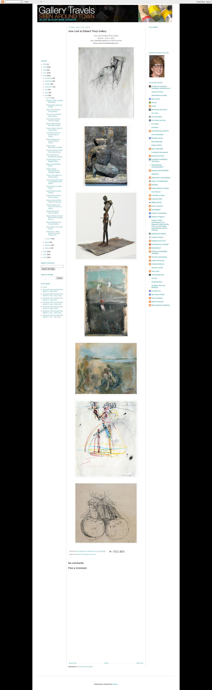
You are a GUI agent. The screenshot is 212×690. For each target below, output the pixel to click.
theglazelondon (157, 282)
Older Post (139, 663)
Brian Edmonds (157, 142)
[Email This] (114, 551)
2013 (45, 257)
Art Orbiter (155, 124)
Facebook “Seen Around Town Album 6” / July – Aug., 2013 (53, 295)
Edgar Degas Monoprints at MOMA (54, 146)
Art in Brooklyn (157, 117)
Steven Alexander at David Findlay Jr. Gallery (53, 141)
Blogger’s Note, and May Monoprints (54, 101)
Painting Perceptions (159, 234)
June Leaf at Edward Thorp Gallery (53, 110)
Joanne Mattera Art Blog (160, 188)
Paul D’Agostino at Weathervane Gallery (54, 156)
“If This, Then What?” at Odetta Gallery (54, 176)
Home (106, 663)
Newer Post (73, 663)
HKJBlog (155, 185)
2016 (45, 76)
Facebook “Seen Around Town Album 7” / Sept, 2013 (53, 290)
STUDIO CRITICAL (158, 264)
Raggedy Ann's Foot (159, 241)
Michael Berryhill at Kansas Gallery (52, 212)
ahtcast (154, 102)
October (48, 84)
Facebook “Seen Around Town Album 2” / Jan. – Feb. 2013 (53, 312)
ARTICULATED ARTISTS (160, 131)
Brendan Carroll (157, 138)
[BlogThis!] (116, 551)
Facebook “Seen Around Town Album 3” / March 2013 (53, 307)
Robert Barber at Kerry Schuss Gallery (53, 196)
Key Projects (156, 192)
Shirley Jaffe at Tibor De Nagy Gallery (54, 129)
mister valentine (157, 206)
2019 (45, 67)
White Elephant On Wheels (161, 305)
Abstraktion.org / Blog (159, 95)
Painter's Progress (158, 217)
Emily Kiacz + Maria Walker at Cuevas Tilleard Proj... (53, 233)
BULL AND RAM (157, 149)
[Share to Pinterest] (123, 551)
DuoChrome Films (158, 156)
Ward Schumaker (158, 302)
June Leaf (92, 554)
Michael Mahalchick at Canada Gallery (53, 223)
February (48, 245)
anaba (154, 106)
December (48, 78)
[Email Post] (110, 551)
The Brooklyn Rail (158, 275)
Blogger (115, 684)
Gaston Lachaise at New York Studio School (54, 151)
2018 (45, 70)
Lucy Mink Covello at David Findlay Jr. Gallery (53, 134)
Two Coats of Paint (158, 294)
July (46, 90)
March (47, 242)
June (47, 92)
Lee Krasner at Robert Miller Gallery (53, 115)
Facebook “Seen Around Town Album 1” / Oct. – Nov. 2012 (53, 316)
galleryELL (155, 174)
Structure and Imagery (159, 257)
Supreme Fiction (157, 268)
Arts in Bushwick (157, 134)
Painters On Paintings (159, 213)
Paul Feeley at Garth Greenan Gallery (53, 120)
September (49, 87)
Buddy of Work (157, 145)
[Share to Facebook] (121, 551)
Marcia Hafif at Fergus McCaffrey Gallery (53, 124)
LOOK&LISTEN (157, 199)
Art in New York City (159, 120)
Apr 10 (49, 239)
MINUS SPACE (157, 202)
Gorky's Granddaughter (160, 181)
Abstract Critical (157, 92)
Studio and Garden (158, 260)
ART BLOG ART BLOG (159, 110)
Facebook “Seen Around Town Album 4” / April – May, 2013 (53, 303)
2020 (45, 64)
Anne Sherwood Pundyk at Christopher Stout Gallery (54, 181)
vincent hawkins (157, 298)
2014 (45, 254)
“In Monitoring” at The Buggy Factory (53, 160)
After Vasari (156, 99)
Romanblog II (156, 248)
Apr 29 (49, 98)
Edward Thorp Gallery (82, 554)
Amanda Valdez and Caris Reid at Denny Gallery (54, 206)
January (48, 248)
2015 (45, 251)
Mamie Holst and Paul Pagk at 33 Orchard (53, 201)
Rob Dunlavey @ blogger (160, 244)
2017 (45, 73)
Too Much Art (156, 291)
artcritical (155, 127)
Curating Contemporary (160, 152)
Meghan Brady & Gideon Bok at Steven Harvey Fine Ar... (54, 217)
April (46, 95)
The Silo (154, 278)
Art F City (155, 113)
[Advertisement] (106, 642)
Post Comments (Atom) (85, 667)
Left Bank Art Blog (158, 195)
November (48, 81)
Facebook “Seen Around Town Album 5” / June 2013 (53, 299)
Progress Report (157, 237)
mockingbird (156, 210)
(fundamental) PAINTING (160, 170)
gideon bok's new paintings (161, 178)
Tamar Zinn (155, 271)
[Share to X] (119, 551)
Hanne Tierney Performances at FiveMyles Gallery (53, 170)
